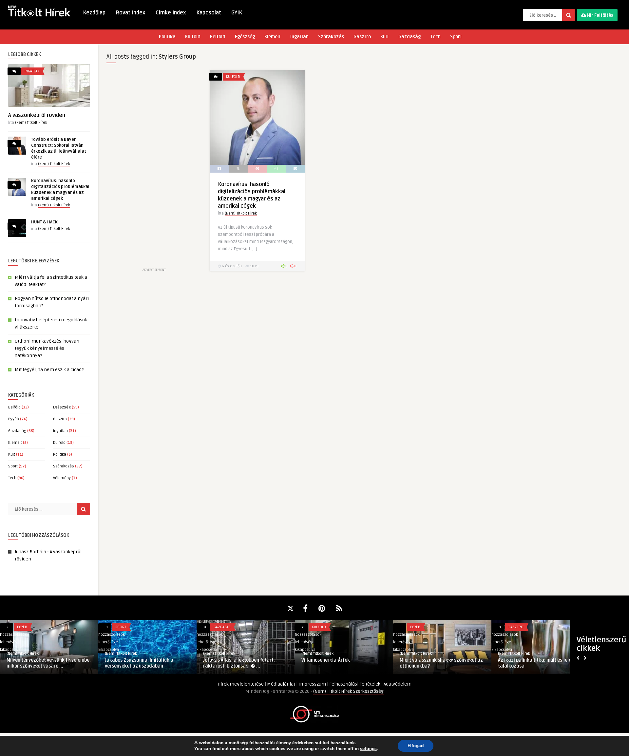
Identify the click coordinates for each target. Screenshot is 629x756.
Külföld (192, 37)
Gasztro (362, 37)
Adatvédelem (397, 684)
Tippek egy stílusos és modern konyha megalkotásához (47, 663)
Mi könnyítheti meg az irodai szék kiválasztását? (338, 663)
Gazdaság (409, 37)
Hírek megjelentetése (241, 684)
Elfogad (416, 746)
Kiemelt (272, 37)
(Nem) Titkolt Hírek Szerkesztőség (348, 691)
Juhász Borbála (30, 552)
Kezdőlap (94, 12)
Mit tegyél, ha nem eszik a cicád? (49, 369)
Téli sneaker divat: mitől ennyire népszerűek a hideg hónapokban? (534, 663)
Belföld (217, 37)
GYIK (236, 12)
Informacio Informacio (223, 654)
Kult (384, 37)
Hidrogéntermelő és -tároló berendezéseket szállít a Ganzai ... (437, 663)
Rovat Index (130, 12)
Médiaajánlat (281, 684)
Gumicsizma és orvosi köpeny (234, 660)
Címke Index (171, 12)
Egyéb (13, 419)
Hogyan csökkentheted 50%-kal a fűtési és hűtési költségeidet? (141, 663)
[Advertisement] (153, 168)
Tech (435, 37)
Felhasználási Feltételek (355, 684)
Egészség (245, 37)
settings (368, 749)
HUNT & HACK (44, 222)
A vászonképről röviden (36, 115)
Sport (456, 37)
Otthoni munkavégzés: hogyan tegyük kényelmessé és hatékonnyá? (47, 348)
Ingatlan (299, 37)
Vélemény (62, 478)
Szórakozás (331, 37)
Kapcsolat (208, 12)
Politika (167, 37)
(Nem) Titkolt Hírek (31, 123)
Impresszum (312, 684)
